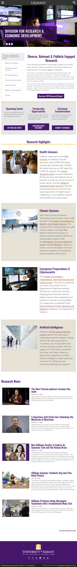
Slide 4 (12, 44)
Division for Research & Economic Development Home (11, 56)
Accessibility (61, 565)
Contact (7, 95)
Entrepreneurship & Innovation (11, 69)
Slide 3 (9, 44)
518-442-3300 (31, 565)
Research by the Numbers (13, 90)
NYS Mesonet (56, 245)
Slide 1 (4, 44)
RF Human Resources (11, 75)
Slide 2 (7, 44)
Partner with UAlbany (38, 126)
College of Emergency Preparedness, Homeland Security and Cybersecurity (57, 279)
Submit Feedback (62, 127)
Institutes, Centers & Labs (13, 80)
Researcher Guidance (11, 63)
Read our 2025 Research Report (51, 96)
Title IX (74, 565)
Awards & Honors (10, 85)
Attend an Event (14, 127)
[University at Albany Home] (38, 2)
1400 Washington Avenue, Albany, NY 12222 (12, 565)
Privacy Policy (68, 565)
